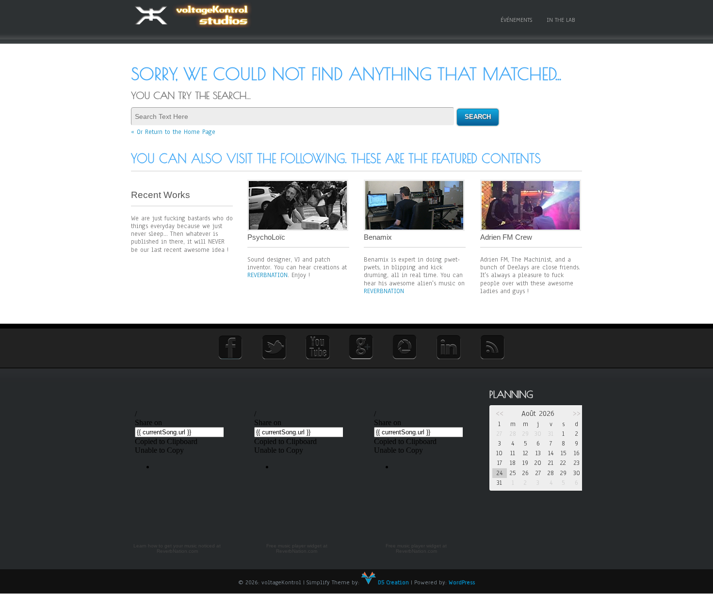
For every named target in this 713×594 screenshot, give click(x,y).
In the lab (561, 20)
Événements (516, 20)
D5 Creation (392, 582)
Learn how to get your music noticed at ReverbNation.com (177, 548)
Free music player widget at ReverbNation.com (296, 548)
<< (499, 413)
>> (577, 413)
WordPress (462, 582)
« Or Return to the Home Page (173, 132)
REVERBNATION (267, 275)
